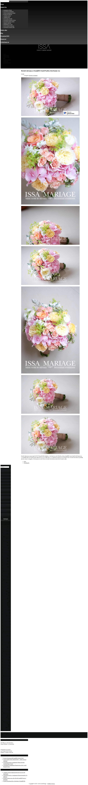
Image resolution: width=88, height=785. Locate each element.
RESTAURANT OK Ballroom (7, 662)
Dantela (5, 542)
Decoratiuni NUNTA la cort (6, 569)
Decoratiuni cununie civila (8, 27)
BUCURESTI (6, 535)
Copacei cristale (6, 539)
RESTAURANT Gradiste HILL (7, 637)
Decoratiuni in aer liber (6, 560)
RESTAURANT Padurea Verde (7, 670)
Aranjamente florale (7, 10)
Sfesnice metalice (5, 715)
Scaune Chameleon (5, 701)
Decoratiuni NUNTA (5, 566)
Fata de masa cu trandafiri (6, 587)
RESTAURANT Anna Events (7, 612)
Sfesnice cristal (6, 711)
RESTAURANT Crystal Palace (7, 623)
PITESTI (5, 605)
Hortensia (5, 592)
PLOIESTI (5, 607)
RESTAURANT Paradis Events (7, 673)
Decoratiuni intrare (5, 563)
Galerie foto (4, 7)
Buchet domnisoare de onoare (6, 529)
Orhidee (5, 604)
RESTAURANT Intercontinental (7, 649)
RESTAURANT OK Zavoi (7, 668)
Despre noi (3, 39)
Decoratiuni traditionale (5, 573)
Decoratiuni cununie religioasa (5, 554)
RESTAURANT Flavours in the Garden (7, 634)
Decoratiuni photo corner (8, 21)
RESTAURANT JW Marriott (7, 656)
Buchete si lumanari (33, 75)
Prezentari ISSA (5, 36)
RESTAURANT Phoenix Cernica (7, 680)
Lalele (4, 594)
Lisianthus (5, 595)
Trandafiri (5, 724)
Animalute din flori (7, 23)
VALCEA (5, 726)
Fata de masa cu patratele (6, 584)
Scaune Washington (6, 709)
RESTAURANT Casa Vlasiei (7, 617)
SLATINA (5, 719)
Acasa (2, 4)
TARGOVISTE (6, 720)
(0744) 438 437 (4, 748)
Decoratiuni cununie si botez (9, 20)
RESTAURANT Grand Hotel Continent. (7, 641)
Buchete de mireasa (7, 14)
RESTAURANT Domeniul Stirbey (7, 629)
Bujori (4, 538)
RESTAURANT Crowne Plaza (7, 620)
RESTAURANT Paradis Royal (7, 678)
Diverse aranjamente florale (9, 13)
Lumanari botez (6, 17)
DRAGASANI (6, 578)
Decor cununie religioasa (8, 26)
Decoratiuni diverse (5, 557)
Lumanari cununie (7, 16)
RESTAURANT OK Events (7, 665)
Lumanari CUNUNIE (5, 600)
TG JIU (5, 723)
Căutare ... (3, 465)
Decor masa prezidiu (7, 19)
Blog (2, 33)
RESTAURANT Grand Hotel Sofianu (7, 646)
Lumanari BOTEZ (5, 597)
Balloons (5, 526)
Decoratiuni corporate (5, 547)
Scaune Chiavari (6, 703)
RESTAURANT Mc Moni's (7, 659)
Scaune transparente (6, 706)
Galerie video (4, 30)
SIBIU (4, 717)
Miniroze (5, 602)
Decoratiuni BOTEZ (5, 544)
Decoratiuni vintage (5, 576)
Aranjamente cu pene (8, 24)
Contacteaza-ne (5, 42)
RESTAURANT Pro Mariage (7, 688)
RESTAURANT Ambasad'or (7, 609)
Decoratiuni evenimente (8, 11)
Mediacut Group (51, 783)
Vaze (4, 727)
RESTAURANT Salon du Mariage (7, 694)
